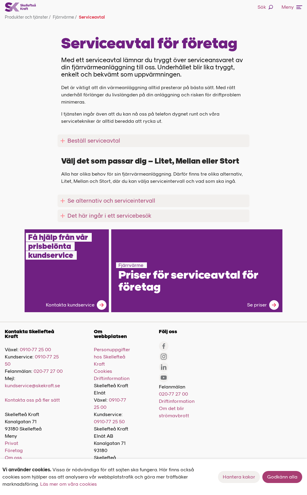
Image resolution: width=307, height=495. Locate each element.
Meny (288, 7)
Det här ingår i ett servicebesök (109, 215)
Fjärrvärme (65, 17)
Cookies (103, 371)
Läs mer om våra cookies (68, 484)
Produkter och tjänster (28, 17)
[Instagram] (163, 356)
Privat (11, 443)
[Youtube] (163, 377)
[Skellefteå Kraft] (20, 7)
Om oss (13, 457)
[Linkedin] (163, 367)
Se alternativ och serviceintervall (111, 200)
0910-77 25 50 (109, 421)
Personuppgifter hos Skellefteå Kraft (112, 357)
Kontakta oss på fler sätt (32, 400)
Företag (14, 450)
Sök (262, 7)
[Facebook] (163, 346)
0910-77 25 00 (35, 349)
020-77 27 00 (48, 371)
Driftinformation (112, 378)
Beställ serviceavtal (93, 140)
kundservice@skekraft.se (32, 385)
